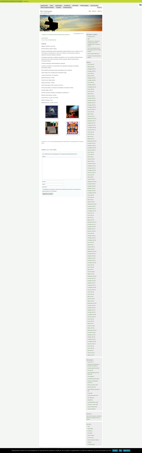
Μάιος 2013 (90, 296)
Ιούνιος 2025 (90, 73)
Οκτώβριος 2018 (91, 190)
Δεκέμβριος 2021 (91, 120)
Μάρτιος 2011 (90, 355)
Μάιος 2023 (90, 93)
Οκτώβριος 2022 (91, 105)
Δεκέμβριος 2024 (91, 77)
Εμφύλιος (94, 416)
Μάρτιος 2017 (90, 219)
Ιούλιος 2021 (90, 132)
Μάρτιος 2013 (90, 300)
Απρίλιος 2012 (90, 325)
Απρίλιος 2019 (90, 179)
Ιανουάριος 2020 (91, 163)
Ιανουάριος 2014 (91, 278)
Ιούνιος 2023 (90, 91)
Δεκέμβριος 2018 (91, 186)
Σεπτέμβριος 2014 (91, 262)
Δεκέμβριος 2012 (91, 307)
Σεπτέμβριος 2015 (91, 240)
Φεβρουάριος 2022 (91, 118)
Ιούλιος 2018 (90, 195)
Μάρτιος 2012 (90, 327)
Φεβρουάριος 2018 (91, 204)
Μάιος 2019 (90, 177)
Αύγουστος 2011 (91, 343)
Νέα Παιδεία (75, 5)
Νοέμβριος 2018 (91, 188)
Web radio (90, 370)
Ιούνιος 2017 (90, 215)
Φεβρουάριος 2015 (91, 251)
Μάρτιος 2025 (90, 75)
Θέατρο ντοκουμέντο (92, 384)
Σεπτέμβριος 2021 (91, 127)
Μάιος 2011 (90, 350)
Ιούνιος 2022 (90, 111)
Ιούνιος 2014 (90, 267)
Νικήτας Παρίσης (84, 5)
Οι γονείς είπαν (94, 5)
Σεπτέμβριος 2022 (91, 107)
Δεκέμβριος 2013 (91, 280)
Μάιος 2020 (90, 156)
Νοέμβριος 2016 (91, 228)
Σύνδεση (26, 1)
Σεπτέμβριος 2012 (91, 314)
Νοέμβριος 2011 (91, 336)
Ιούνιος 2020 (90, 154)
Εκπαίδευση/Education (58, 141)
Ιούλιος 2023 (90, 89)
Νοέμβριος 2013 (91, 282)
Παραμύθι (89, 399)
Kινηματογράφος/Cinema (92, 368)
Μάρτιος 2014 (90, 273)
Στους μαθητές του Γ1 (78, 33)
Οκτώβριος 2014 (91, 260)
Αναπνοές (44, 38)
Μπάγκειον (89, 417)
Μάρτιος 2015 (90, 249)
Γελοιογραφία (90, 376)
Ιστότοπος (44, 186)
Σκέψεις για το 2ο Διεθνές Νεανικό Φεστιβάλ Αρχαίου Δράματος (56, 34)
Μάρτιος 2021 (90, 138)
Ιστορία (89, 393)
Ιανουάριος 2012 (91, 332)
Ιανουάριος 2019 (91, 183)
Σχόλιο (44, 156)
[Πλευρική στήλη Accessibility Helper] (140, 5)
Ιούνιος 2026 (90, 64)
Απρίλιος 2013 (90, 298)
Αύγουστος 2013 (91, 289)
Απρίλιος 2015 (90, 246)
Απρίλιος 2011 (90, 352)
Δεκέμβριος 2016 (91, 226)
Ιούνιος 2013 (90, 294)
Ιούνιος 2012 (90, 321)
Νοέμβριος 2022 (91, 102)
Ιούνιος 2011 (90, 348)
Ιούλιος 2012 (90, 319)
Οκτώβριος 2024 (91, 80)
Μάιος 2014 (90, 269)
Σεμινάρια (58, 7)
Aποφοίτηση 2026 (91, 36)
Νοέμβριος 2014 (91, 258)
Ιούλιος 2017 (90, 213)
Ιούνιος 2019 (90, 174)
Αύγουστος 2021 (91, 129)
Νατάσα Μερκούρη (52, 39)
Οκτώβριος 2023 (91, 84)
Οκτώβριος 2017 (91, 208)
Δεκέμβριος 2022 (91, 100)
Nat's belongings (46, 11)
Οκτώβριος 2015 (91, 237)
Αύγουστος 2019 (91, 172)
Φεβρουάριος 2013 (91, 303)
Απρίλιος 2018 (90, 201)
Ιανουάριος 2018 (91, 206)
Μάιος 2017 (90, 217)
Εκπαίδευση (67, 5)
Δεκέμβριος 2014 (91, 255)
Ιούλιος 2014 (90, 264)
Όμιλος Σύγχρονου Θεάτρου (47, 7)
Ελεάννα (90, 416)
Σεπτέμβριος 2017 (91, 210)
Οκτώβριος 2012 (91, 312)
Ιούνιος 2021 (90, 134)
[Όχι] (140, 450)
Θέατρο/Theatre (66, 141)
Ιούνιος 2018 (90, 197)
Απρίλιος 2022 (90, 116)
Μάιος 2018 (90, 199)
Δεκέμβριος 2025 (91, 68)
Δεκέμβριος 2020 (91, 145)
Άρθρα (94, 11)
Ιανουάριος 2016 (91, 235)
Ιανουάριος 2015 (91, 253)
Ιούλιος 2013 (90, 291)
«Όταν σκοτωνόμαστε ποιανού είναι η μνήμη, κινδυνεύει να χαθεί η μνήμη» (94, 50)
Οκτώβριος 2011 (91, 339)
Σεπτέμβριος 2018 (91, 192)
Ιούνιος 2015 (90, 242)
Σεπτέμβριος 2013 (91, 287)
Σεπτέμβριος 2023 (91, 86)
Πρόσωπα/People (91, 406)
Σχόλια (100, 11)
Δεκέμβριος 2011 (91, 334)
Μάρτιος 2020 (90, 161)
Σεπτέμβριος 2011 (91, 341)
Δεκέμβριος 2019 (91, 165)
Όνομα (44, 181)
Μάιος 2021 (90, 136)
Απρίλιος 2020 (90, 159)
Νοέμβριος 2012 (91, 309)
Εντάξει (115, 450)
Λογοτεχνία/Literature (74, 141)
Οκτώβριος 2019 (91, 168)
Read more (127, 450)
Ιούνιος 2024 (90, 82)
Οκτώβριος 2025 (91, 71)
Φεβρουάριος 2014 (91, 276)
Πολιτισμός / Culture (91, 404)
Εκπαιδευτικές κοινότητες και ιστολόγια (11, 1)
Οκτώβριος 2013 (91, 285)
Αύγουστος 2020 (91, 150)
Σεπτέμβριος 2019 (91, 170)
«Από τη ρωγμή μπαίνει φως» (93, 53)
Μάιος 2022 (90, 113)
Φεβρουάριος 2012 (91, 330)
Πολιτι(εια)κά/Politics (92, 402)
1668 (88, 38)
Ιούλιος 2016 (90, 233)
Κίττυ (100, 416)
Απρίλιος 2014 (90, 271)
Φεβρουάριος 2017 (91, 222)
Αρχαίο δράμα (58, 5)
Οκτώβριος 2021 (91, 125)
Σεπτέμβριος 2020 (91, 147)
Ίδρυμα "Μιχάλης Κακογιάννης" (94, 389)
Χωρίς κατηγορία (91, 408)
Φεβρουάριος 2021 (91, 141)
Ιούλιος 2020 (90, 152)
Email (43, 184)
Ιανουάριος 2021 (91, 143)
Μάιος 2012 (90, 323)
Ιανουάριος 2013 (91, 305)
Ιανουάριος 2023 (91, 98)
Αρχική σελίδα (44, 5)
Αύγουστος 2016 (91, 231)
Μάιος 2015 (90, 244)
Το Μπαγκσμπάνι (67, 7)
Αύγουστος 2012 (91, 316)
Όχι (120, 450)
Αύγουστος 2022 (91, 109)
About (51, 5)
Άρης (88, 416)
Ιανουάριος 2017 (91, 224)
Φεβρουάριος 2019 (91, 181)
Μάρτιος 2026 (90, 66)
